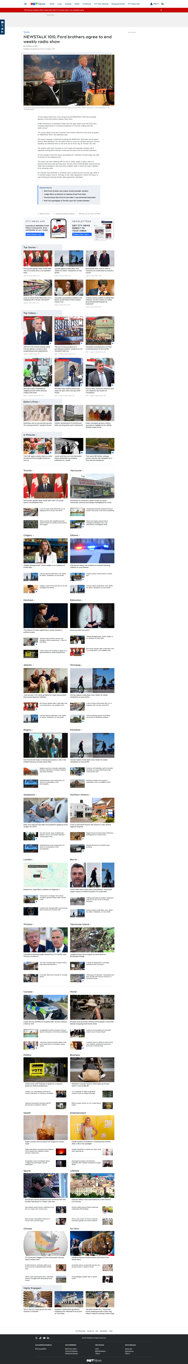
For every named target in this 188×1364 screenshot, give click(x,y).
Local (59, 4)
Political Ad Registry (71, 1353)
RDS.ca (127, 1353)
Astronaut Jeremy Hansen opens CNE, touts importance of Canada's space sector (53, 1044)
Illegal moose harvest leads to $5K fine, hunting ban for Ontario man (99, 834)
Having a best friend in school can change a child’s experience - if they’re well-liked (53, 640)
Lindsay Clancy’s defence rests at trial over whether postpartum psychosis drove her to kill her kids (99, 1044)
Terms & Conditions (71, 1351)
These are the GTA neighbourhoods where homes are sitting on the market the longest (53, 522)
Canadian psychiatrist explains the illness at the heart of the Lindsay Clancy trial (68, 300)
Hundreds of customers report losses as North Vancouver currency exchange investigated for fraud (90, 502)
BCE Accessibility (40, 1349)
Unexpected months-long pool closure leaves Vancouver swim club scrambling (100, 509)
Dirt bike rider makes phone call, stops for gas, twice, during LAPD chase (67, 391)
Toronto (27, 32)
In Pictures (87, 4)
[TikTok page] (40, 1338)
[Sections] (25, 4)
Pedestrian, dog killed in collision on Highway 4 (42, 889)
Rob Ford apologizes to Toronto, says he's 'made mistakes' (67, 201)
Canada (68, 4)
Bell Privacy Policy (71, 1349)
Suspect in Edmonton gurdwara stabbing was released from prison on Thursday (68, 1311)
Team (111, 1331)
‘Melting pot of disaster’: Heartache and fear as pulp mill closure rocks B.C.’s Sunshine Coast (100, 976)
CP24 (97, 1349)
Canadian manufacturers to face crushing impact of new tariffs (99, 348)
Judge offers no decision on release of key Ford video (65, 194)
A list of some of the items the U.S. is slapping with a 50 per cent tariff (38, 299)
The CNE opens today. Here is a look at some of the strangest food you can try (38, 458)
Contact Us (90, 1331)
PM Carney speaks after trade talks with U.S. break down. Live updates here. (38, 271)
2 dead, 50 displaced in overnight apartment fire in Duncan (97, 963)
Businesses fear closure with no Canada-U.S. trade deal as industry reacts (99, 271)
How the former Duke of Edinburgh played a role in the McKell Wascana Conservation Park (45, 761)
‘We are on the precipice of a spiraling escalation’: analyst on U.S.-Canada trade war (69, 349)
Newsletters (103, 1331)
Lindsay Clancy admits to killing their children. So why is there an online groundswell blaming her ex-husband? (100, 301)
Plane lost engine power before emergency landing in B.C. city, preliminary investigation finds (97, 522)
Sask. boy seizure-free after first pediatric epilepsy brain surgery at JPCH (46, 826)
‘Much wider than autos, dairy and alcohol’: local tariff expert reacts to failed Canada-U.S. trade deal (91, 891)
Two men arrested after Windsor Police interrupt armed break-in (53, 963)
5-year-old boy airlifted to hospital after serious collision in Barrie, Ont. (45, 1023)
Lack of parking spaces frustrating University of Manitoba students (98, 716)
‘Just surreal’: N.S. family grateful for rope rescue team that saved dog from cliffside (45, 696)
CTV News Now (134, 4)
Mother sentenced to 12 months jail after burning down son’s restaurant (69, 424)
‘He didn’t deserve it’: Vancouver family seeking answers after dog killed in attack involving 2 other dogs (100, 1311)
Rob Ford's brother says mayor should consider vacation (66, 191)
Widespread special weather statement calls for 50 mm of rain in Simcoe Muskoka (100, 899)
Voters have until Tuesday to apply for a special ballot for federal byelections (43, 1085)
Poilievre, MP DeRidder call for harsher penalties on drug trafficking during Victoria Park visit (99, 770)
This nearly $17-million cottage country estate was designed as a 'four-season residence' (99, 458)
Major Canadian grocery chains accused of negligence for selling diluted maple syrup (98, 425)
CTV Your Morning (101, 4)
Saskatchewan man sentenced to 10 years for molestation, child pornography (52, 782)
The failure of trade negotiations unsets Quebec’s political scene (43, 631)
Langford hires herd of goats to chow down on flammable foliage (88, 955)
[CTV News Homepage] (38, 4)
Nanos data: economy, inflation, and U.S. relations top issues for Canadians (100, 391)
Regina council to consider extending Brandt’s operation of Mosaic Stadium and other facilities (53, 770)
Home (52, 4)
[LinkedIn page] (48, 1338)
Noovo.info (128, 1349)
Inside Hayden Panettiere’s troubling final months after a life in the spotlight (91, 1143)
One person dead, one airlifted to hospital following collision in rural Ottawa (90, 566)
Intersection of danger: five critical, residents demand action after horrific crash (53, 897)
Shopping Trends (118, 4)
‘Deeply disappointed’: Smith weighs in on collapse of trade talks (44, 566)
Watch (77, 4)
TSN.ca (97, 1353)
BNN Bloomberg (100, 1351)
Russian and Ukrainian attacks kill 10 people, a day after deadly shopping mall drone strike (92, 1023)
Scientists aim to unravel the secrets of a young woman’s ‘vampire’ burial (38, 424)
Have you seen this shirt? (79, 630)
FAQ (97, 1331)
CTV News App (80, 1331)
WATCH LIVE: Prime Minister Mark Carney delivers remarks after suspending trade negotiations (37, 349)
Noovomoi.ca (129, 1351)
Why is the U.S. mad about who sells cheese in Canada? (37, 1310)
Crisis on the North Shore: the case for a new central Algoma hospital (90, 826)
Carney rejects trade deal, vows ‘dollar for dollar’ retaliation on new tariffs (68, 271)
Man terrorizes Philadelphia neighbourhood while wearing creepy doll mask (35, 391)
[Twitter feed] (36, 1338)
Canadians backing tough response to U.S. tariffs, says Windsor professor (45, 955)
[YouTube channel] (44, 1338)
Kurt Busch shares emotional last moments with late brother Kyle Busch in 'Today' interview (45, 1201)
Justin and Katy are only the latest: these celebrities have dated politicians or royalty (68, 458)
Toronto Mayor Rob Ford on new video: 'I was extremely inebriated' (70, 197)
